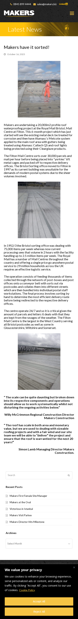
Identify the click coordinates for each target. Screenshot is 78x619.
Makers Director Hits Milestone (27, 521)
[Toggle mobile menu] (72, 13)
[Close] (74, 567)
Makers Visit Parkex (21, 515)
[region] (39, 591)
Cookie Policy (27, 590)
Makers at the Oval (20, 502)
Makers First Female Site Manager (28, 495)
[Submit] (69, 475)
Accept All (39, 601)
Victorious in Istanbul (21, 508)
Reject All (39, 611)
